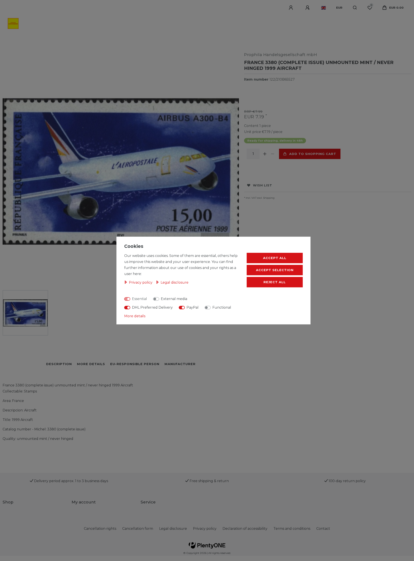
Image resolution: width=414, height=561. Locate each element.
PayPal (193, 307)
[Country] (323, 8)
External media (174, 299)
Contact (323, 529)
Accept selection (274, 270)
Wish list (262, 185)
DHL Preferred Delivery (152, 307)
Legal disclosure (173, 529)
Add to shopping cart (312, 154)
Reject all (274, 282)
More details (134, 316)
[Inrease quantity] (265, 154)
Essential (139, 299)
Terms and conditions (291, 529)
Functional (221, 307)
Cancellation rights (100, 529)
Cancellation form (137, 529)
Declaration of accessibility (245, 529)
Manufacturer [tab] (180, 364)
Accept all (274, 258)
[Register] (308, 7)
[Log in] (292, 7)
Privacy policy (204, 529)
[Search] (355, 8)
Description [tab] (59, 364)
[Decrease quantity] (272, 154)
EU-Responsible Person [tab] (134, 364)
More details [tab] (91, 364)
